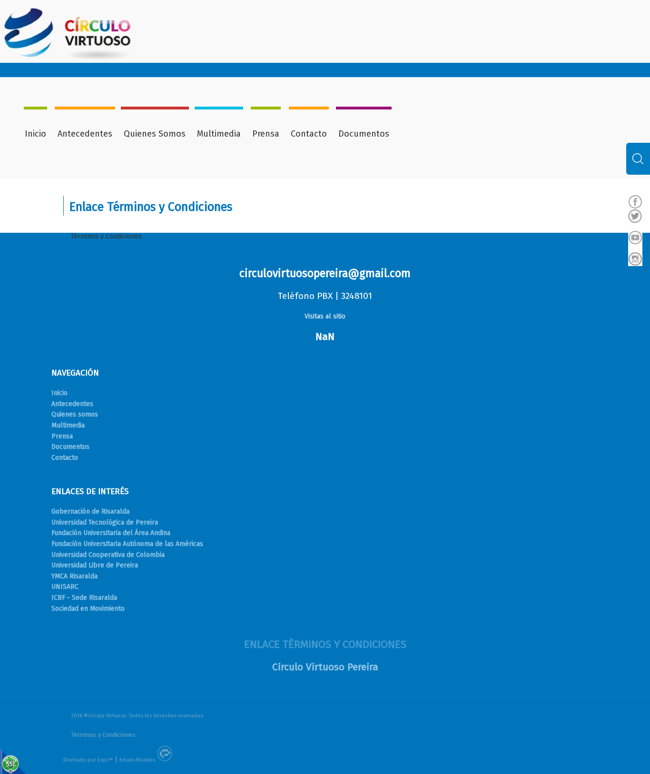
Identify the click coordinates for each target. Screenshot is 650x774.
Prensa (265, 134)
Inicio (35, 134)
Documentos (363, 134)
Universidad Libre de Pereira (94, 565)
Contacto (309, 134)
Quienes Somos (155, 134)
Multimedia (219, 134)
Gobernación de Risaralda (90, 511)
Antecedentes (85, 134)
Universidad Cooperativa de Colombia (108, 555)
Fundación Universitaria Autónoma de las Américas (127, 544)
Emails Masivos (137, 760)
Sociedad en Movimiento (88, 609)
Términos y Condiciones (106, 236)
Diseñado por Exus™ (88, 760)
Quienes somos (74, 414)
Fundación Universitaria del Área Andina (110, 533)
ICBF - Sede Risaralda (84, 598)
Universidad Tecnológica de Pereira (104, 522)
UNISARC (65, 587)
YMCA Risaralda (74, 576)
